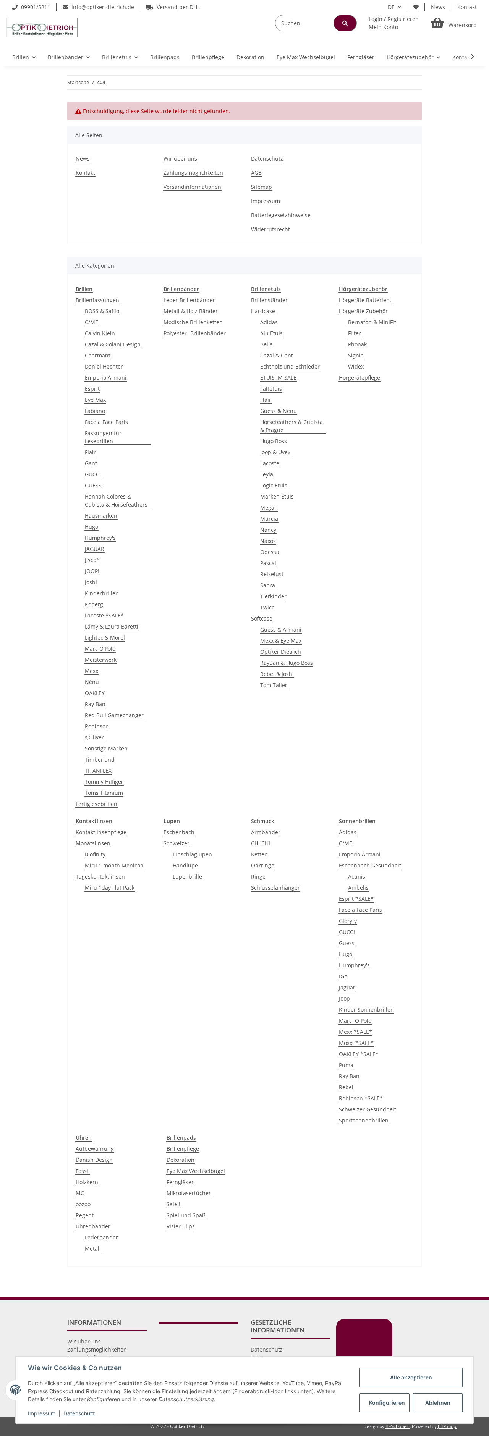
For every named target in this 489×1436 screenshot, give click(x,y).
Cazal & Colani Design (113, 344)
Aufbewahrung (95, 1148)
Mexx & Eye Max (280, 640)
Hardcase (263, 311)
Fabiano (95, 410)
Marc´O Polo (355, 1020)
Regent (85, 1215)
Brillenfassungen (97, 300)
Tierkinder (273, 596)
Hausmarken (101, 515)
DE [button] (391, 7)
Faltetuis (271, 388)
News (438, 7)
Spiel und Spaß (186, 1215)
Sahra (267, 585)
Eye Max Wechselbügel (196, 1170)
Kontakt (467, 7)
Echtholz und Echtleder (290, 366)
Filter (354, 333)
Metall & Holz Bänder (191, 311)
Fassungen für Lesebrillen (103, 437)
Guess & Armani (280, 629)
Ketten (259, 854)
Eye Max (95, 399)
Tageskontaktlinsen (100, 876)
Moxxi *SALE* (356, 1042)
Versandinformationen (192, 186)
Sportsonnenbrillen (364, 1120)
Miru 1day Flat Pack (109, 887)
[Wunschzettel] (416, 7)
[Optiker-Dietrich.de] (42, 27)
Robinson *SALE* (361, 1098)
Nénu (92, 682)
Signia (356, 355)
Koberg (94, 604)
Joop (344, 998)
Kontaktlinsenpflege (101, 832)
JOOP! (92, 571)
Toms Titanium (104, 792)
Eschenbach (179, 832)
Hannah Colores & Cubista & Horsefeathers (116, 500)
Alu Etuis (271, 333)
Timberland (100, 759)
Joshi (91, 582)
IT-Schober (397, 1426)
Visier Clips (181, 1226)
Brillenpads (181, 1137)
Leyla (266, 474)
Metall (93, 1248)
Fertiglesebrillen (96, 803)
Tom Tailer (273, 685)
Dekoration (180, 1159)
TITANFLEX (98, 770)
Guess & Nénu (278, 410)
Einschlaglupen (192, 854)
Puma (346, 1065)
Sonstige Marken (106, 748)
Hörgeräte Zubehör (363, 311)
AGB (256, 172)
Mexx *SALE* (355, 1031)
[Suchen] (345, 23)
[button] (394, 23)
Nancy (268, 529)
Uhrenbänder (93, 1226)
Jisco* (92, 560)
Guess (347, 943)
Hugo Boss (273, 441)
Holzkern (87, 1182)
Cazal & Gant (276, 355)
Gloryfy (348, 920)
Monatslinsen (93, 843)
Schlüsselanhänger (275, 887)
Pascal (268, 563)
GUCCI (93, 474)
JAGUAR (94, 548)
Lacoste (269, 463)
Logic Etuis (273, 485)
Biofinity (95, 854)
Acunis (356, 876)
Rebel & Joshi (277, 673)
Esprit (92, 388)
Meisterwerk (101, 659)
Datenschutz (267, 158)
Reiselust (271, 574)
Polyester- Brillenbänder (195, 333)
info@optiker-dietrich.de (102, 7)
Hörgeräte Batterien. (365, 300)
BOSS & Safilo (102, 311)
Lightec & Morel (105, 637)
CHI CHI (260, 843)
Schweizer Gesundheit (367, 1109)
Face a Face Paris (106, 422)
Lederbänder (101, 1237)
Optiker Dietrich (280, 651)
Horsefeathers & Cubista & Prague (291, 426)
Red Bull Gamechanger (114, 715)
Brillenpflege (183, 1148)
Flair (90, 452)
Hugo (91, 526)
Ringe (258, 876)
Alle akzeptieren (411, 1377)
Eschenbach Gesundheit (370, 865)
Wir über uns (180, 158)
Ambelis (358, 887)
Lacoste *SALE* (104, 615)
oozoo (83, 1204)
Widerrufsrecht (270, 229)
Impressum (265, 201)
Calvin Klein (100, 333)
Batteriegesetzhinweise (281, 215)
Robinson (97, 726)
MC (80, 1193)
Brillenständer (269, 300)
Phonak (357, 344)
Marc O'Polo (100, 648)
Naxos (268, 540)
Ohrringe (262, 865)
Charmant (97, 355)
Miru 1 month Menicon (114, 865)
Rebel (346, 1087)
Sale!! (173, 1204)
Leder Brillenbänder (189, 300)
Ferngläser (180, 1182)
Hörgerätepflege (359, 377)
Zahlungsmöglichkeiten (193, 172)
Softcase (261, 618)
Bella (266, 344)
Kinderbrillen (102, 593)
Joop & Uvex (275, 452)
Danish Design (94, 1159)
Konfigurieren (387, 1402)
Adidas (269, 322)
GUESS (93, 485)
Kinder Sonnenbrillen (366, 1009)
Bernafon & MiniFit (372, 322)
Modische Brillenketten (193, 322)
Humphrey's (100, 537)
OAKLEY (95, 693)
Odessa (269, 552)
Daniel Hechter (104, 366)
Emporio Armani (105, 377)
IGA (343, 976)
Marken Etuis (277, 496)
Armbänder (265, 832)
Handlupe (185, 865)
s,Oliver (94, 737)
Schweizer (176, 843)
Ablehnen (437, 1402)
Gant (91, 463)
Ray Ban (95, 704)
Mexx (91, 670)
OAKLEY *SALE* (359, 1054)
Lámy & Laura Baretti (111, 626)
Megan (269, 507)
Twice (267, 607)
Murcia (269, 518)
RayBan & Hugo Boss (286, 662)
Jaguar (347, 987)
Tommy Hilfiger (104, 781)
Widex (356, 366)
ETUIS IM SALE (278, 377)
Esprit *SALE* (356, 898)
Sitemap (261, 186)
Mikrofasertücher (189, 1193)
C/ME (91, 322)
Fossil (83, 1170)
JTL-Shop (447, 1426)
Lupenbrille (187, 876)
